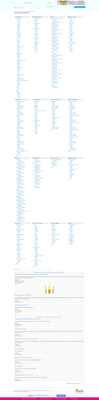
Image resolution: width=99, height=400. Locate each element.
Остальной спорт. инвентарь (73, 129)
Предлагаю (54, 19)
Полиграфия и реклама (55, 44)
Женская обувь (36, 33)
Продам (18, 19)
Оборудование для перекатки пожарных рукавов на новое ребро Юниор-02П (31, 274)
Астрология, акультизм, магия (56, 55)
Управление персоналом (20, 200)
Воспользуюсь (55, 20)
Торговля (17, 185)
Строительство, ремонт (56, 99)
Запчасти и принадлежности (21, 151)
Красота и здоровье (55, 223)
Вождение (35, 163)
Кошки (34, 224)
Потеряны (37, 231)
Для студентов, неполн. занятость (22, 211)
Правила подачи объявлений (46, 398)
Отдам (36, 229)
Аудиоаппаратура (19, 244)
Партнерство (53, 163)
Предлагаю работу (20, 161)
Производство (18, 181)
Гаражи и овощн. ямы (20, 67)
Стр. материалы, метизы (55, 117)
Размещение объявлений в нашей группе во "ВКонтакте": (38, 396)
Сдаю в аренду (20, 78)
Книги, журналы (71, 174)
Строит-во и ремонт (19, 192)
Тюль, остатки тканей (19, 348)
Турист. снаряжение (72, 108)
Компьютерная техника (20, 229)
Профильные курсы (37, 181)
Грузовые (17, 129)
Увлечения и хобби (72, 157)
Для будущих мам (36, 28)
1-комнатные (18, 18)
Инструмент (53, 101)
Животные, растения (38, 223)
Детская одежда (36, 101)
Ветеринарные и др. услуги (56, 70)
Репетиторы (35, 159)
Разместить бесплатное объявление (29, 398)
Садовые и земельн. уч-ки (21, 60)
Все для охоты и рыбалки (73, 136)
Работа (18, 157)
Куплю (18, 20)
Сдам (18, 24)
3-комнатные (18, 32)
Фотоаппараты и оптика (20, 234)
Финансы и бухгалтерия (20, 207)
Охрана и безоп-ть (19, 214)
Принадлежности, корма (38, 255)
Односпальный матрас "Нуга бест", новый (24, 374)
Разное (70, 223)
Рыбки (34, 241)
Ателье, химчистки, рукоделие (56, 73)
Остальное (70, 244)
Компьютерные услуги (55, 37)
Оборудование (53, 122)
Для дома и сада (72, 16)
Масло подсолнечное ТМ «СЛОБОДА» (23, 295)
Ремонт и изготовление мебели (57, 22)
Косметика (53, 224)
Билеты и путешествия (72, 101)
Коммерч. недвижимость (20, 74)
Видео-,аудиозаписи (72, 169)
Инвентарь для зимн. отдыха (73, 122)
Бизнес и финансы (55, 157)
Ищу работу (19, 160)
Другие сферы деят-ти (20, 218)
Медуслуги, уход (54, 66)
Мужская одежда (36, 23)
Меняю (18, 22)
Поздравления (71, 238)
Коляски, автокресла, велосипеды (39, 110)
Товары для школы (37, 125)
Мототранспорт (19, 122)
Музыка (34, 174)
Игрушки (35, 115)
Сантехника (53, 113)
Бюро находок (71, 234)
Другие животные (36, 247)
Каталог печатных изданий (61, 398)
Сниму (18, 23)
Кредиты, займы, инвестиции (56, 159)
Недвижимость (19, 16)
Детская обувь (36, 105)
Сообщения (70, 239)
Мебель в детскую (36, 120)
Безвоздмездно (71, 240)
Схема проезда (74, 398)
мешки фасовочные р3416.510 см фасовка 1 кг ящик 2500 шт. (28, 318)
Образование (18, 178)
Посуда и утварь (71, 33)
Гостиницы (18, 87)
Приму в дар (72, 242)
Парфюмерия (53, 229)
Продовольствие (71, 224)
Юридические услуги (55, 40)
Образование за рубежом (38, 178)
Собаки (34, 233)
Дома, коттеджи (19, 53)
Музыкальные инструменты (73, 164)
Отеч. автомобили (19, 108)
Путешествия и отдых (73, 99)
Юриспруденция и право (20, 203)
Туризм (52, 51)
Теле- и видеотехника (20, 239)
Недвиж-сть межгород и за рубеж (22, 80)
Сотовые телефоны (19, 224)
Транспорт (19, 99)
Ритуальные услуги (54, 81)
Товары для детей (37, 99)
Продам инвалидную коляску (21, 305)
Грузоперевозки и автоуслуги (56, 33)
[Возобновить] (15, 315)
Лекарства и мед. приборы (56, 234)
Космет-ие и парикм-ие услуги (56, 62)
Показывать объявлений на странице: (73, 383)
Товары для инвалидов (55, 239)
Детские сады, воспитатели (56, 77)
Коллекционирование (72, 159)
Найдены (36, 230)
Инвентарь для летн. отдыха (73, 115)
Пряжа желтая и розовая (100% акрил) (23, 357)
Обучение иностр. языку (38, 170)
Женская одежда (36, 18)
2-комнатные (18, 25)
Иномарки (18, 115)
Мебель (69, 18)
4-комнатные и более (20, 46)
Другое (17, 91)
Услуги (17, 90)
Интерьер (70, 28)
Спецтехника (18, 136)
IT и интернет (18, 159)
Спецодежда (35, 42)
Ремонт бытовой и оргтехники (56, 29)
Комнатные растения (37, 260)
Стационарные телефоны (21, 258)
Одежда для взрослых (38, 16)
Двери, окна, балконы (55, 108)
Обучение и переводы (55, 48)
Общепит (17, 189)
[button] (79, 7)
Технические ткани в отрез (20, 328)
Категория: (17, 269)
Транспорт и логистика (20, 163)
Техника (18, 223)
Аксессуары (18, 253)
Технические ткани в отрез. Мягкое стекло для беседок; (26, 338)
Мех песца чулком (19, 366)
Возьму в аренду (20, 79)
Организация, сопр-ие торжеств (57, 59)
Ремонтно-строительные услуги (57, 18)
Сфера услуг (18, 196)
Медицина (18, 170)
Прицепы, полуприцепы (20, 101)
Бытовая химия (71, 23)
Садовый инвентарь (72, 42)
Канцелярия (70, 229)
